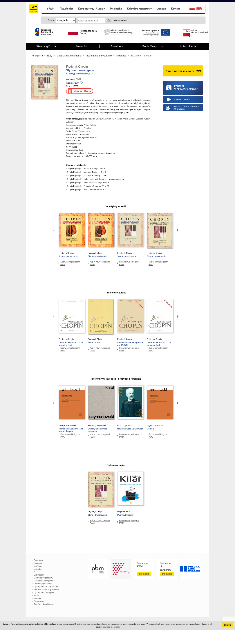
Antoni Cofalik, (129, 119)
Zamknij (227, 625)
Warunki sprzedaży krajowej (46, 589)
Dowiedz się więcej (111, 627)
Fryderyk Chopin (77, 66)
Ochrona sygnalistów (43, 578)
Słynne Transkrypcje (81, 131)
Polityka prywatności (43, 584)
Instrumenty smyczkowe (99, 55)
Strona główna (46, 46)
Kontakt (37, 598)
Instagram (38, 563)
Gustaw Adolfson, (104, 119)
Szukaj (109, 20)
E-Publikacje (188, 46)
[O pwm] (49, 9)
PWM (78, 79)
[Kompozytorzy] (92, 9)
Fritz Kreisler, (89, 119)
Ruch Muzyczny (152, 46)
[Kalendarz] (139, 9)
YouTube (38, 566)
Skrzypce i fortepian (141, 55)
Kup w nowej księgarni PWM (70, 263)
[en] (201, 9)
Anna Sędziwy (85, 128)
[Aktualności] (66, 9)
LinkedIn (37, 569)
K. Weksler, (117, 119)
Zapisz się (144, 574)
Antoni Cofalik (90, 125)
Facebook (38, 560)
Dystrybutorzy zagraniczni (46, 586)
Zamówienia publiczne (44, 604)
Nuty (49, 55)
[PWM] (33, 9)
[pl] (190, 9)
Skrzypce (121, 55)
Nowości (81, 46)
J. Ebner (70, 122)
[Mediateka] (116, 9)
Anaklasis (117, 46)
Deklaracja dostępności (44, 581)
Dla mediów (39, 575)
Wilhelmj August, (143, 119)
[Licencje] (161, 9)
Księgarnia (37, 55)
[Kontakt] (176, 9)
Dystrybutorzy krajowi (44, 592)
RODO (37, 595)
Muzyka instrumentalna (69, 55)
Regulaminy (39, 601)
